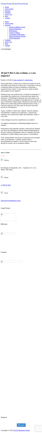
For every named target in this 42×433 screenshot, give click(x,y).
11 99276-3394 (6, 185)
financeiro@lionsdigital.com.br (11, 200)
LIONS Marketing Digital (21, 430)
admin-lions (29, 80)
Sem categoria (18, 80)
